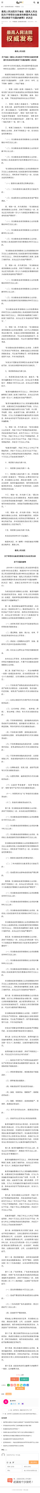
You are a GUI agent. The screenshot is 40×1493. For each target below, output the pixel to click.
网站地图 (25, 1490)
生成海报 (20, 1388)
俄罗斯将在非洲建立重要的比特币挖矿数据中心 (17, 1436)
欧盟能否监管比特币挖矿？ (11, 1429)
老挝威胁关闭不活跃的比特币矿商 (13, 1439)
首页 (2, 6)
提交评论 (34, 1462)
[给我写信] (22, 1403)
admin (14, 1401)
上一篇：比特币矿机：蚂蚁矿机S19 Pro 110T (20, 1410)
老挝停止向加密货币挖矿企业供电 (13, 1446)
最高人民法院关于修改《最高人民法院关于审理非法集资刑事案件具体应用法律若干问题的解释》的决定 (19, 14)
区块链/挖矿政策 (9, 6)
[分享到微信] (21, 1385)
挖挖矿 (20, 2)
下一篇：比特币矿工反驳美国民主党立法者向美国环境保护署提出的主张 (21, 1414)
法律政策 (8, 1394)
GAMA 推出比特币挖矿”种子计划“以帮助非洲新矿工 (18, 1432)
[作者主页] (18, 1403)
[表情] (7, 1462)
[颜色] (10, 1462)
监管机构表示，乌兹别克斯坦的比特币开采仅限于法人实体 (21, 1442)
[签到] (13, 1462)
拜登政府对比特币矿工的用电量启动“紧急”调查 (17, 1425)
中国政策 (17, 6)
